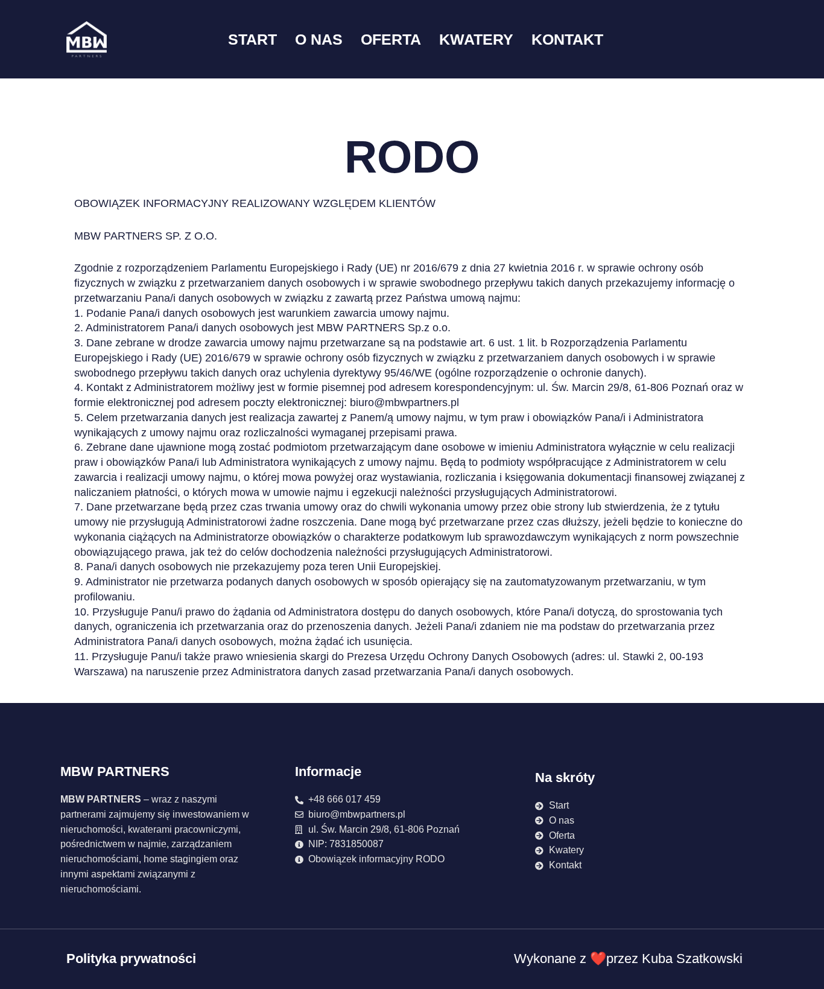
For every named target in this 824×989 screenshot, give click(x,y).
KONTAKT (567, 39)
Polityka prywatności (131, 958)
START (252, 39)
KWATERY (476, 39)
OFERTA (391, 39)
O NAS (319, 39)
